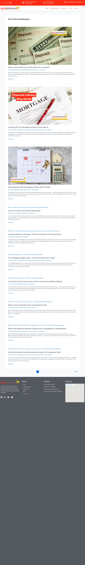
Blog (70, 8)
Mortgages (17, 331)
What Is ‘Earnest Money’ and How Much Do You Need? (29, 67)
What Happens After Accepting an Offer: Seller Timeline (29, 187)
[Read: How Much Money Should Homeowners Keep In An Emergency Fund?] (34, 348)
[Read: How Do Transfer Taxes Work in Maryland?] (28, 207)
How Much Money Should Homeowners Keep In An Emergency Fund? (34, 352)
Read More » (11, 79)
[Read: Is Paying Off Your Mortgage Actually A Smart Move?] (40, 105)
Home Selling (18, 69)
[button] (64, 8)
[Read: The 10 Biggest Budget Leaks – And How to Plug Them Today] (25, 254)
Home (46, 8)
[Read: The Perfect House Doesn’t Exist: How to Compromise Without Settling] (25, 278)
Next (76, 371)
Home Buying (11, 69)
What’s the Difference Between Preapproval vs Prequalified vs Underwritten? (37, 329)
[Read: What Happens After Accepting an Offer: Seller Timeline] (40, 165)
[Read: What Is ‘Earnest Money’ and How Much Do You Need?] (40, 45)
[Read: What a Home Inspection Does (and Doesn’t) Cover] (30, 301)
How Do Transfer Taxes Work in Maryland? (24, 211)
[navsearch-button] (83, 8)
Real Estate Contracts (33, 69)
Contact (75, 8)
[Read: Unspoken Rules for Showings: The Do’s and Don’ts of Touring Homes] (34, 230)
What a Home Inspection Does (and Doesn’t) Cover (27, 305)
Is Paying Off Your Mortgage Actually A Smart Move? (28, 127)
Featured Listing (54, 8)
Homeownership (34, 129)
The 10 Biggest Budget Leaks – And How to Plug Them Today (31, 258)
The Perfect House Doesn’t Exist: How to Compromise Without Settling (35, 281)
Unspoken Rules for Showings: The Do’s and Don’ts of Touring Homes (34, 234)
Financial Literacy (12, 129)
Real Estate (24, 69)
